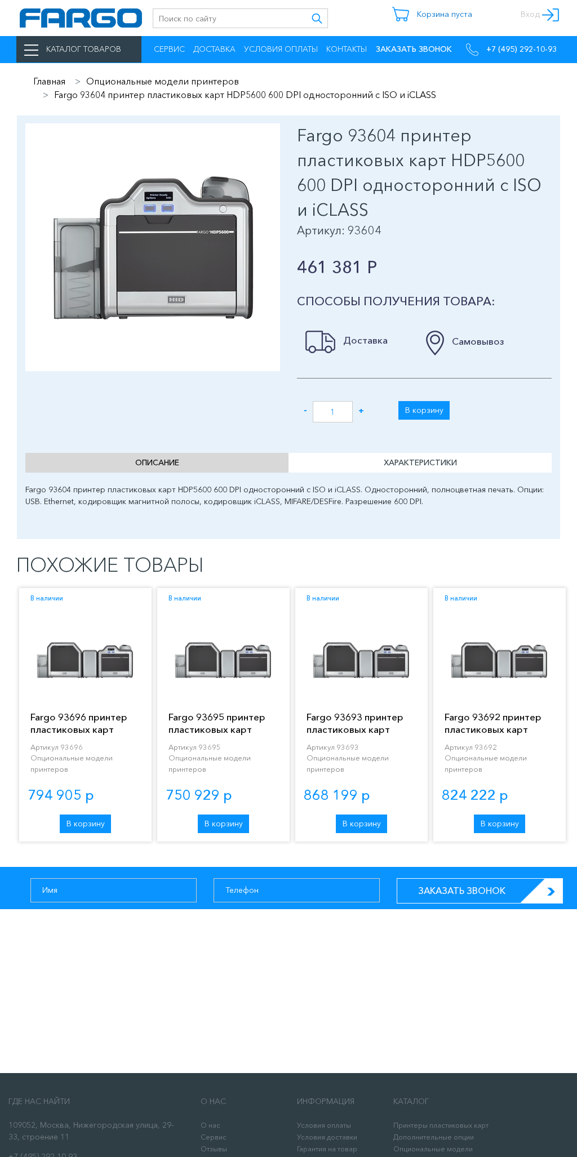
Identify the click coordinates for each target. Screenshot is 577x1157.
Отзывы (214, 1149)
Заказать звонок (461, 890)
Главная (49, 81)
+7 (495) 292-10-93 (520, 49)
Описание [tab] (157, 462)
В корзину (424, 410)
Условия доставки (327, 1137)
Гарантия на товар (327, 1149)
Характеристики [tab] (420, 462)
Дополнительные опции (433, 1137)
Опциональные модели (433, 1149)
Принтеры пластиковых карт (441, 1125)
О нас (210, 1125)
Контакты (346, 49)
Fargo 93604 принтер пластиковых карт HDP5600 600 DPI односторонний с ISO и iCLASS (245, 94)
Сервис (169, 49)
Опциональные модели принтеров (162, 81)
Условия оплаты (281, 49)
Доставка (214, 49)
